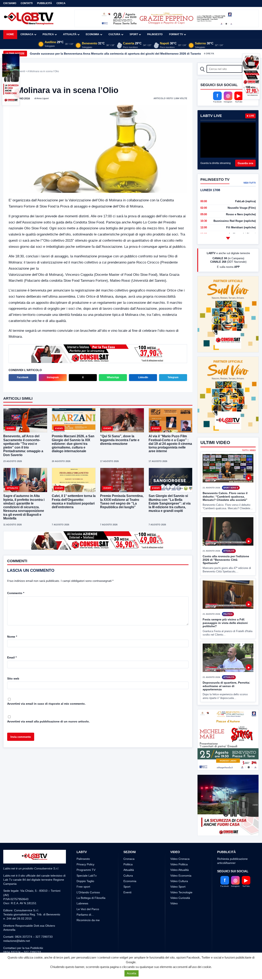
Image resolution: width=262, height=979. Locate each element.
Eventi (21, 71)
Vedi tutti (249, 183)
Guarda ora (245, 163)
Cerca (61, 3)
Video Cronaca (180, 858)
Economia (92, 34)
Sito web (13, 678)
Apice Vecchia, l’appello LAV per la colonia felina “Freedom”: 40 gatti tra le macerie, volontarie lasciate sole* (105, 53)
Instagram (53, 377)
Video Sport (177, 886)
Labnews (82, 903)
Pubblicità (44, 3)
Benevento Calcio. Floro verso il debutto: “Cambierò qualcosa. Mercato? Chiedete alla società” (225, 496)
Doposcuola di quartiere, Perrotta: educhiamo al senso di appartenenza (226, 686)
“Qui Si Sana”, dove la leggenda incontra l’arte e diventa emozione (119, 439)
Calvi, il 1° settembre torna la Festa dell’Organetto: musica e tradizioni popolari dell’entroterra (74, 501)
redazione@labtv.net (16, 940)
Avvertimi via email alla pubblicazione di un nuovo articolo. (48, 721)
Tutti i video (249, 450)
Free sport (83, 886)
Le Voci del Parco (88, 909)
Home (10, 34)
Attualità (70, 34)
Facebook (22, 377)
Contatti (27, 3)
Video (174, 903)
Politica (48, 34)
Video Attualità (179, 869)
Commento (15, 593)
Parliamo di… (85, 914)
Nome (12, 636)
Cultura (114, 34)
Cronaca (26, 34)
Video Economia (180, 875)
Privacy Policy (85, 864)
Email (12, 657)
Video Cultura (179, 881)
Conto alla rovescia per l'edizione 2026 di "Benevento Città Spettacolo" (226, 560)
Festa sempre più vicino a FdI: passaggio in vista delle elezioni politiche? (225, 623)
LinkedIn (143, 377)
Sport (134, 34)
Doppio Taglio (85, 881)
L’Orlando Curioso (88, 892)
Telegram (173, 377)
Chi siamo (9, 3)
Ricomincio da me (88, 920)
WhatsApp (113, 377)
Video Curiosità (180, 897)
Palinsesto (155, 34)
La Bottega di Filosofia (91, 897)
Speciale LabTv (87, 875)
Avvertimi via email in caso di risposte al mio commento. (46, 703)
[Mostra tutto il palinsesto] (228, 238)
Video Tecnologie (181, 892)
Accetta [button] (131, 973)
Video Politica (179, 864)
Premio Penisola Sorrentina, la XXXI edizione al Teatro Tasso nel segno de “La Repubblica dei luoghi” (121, 501)
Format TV (176, 34)
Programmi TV (86, 869)
